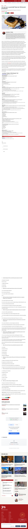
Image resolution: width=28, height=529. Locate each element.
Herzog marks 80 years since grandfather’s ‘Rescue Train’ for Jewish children (7, 485)
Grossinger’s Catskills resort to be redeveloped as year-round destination (20, 476)
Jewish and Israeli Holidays (5, 399)
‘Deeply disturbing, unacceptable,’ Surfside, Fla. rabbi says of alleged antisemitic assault (6, 476)
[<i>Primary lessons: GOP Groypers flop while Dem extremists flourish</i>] (24, 409)
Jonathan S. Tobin (4, 11)
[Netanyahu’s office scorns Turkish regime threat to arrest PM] (20, 459)
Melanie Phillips (20, 500)
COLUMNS (16, 491)
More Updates (3, 495)
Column (5, 5)
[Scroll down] (12, 495)
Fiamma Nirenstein (4, 405)
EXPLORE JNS (4, 454)
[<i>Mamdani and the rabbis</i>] (24, 413)
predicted (9, 62)
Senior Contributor (20, 498)
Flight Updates (21, 2)
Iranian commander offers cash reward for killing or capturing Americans (20, 488)
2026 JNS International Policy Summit (22, 519)
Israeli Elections (18, 2)
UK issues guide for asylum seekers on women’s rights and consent (7, 488)
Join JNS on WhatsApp (14, 419)
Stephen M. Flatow (21, 495)
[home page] (3, 1)
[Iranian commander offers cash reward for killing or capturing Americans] (21, 484)
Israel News (15, 463)
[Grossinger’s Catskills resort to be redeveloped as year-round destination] (20, 470)
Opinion (2, 5)
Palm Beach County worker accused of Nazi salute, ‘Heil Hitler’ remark (7, 465)
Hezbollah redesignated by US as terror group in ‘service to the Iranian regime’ (7, 493)
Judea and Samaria (26, 2)
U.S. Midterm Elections (13, 2)
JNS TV (16, 480)
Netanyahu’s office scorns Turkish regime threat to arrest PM (19, 465)
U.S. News (2, 463)
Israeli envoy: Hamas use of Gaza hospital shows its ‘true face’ (7, 482)
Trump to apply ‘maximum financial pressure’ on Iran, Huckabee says (7, 490)
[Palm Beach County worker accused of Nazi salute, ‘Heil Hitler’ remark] (7, 459)
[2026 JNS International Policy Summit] (22, 515)
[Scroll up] (11, 495)
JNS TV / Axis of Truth (17, 487)
